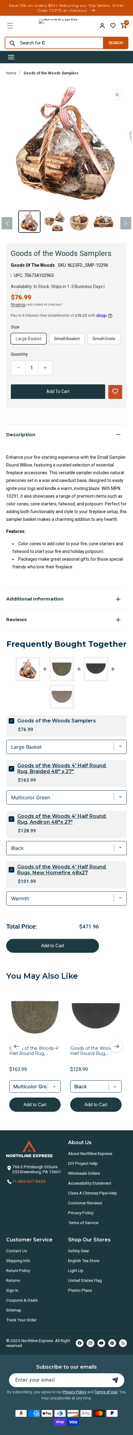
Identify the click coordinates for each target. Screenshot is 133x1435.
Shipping (18, 304)
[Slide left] (7, 223)
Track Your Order (21, 1319)
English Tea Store (83, 1260)
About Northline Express (90, 1153)
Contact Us (16, 1250)
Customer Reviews (85, 1202)
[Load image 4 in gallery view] (103, 221)
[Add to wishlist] (113, 25)
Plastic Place (80, 1290)
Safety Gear (78, 1250)
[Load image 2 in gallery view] (54, 221)
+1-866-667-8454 (28, 1181)
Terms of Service (83, 1222)
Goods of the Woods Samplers (51, 73)
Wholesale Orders (84, 1173)
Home (11, 73)
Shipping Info (18, 1260)
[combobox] (52, 43)
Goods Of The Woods (33, 265)
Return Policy (18, 1270)
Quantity (19, 354)
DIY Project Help (83, 1163)
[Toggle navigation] (11, 57)
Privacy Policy (80, 1212)
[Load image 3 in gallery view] (79, 221)
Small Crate (106, 340)
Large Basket (28, 338)
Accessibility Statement (89, 1183)
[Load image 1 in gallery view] (29, 221)
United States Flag (85, 1280)
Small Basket (69, 340)
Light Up (76, 1270)
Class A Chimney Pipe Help (92, 1192)
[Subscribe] (115, 1380)
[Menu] (10, 25)
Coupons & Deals (22, 1300)
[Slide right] (125, 223)
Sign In (12, 1290)
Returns (13, 1280)
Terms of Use (106, 1392)
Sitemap (13, 1309)
